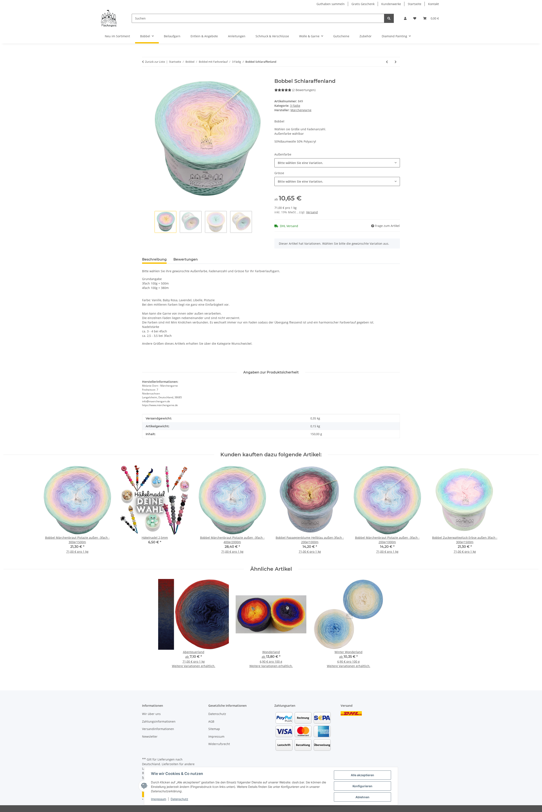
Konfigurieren (362, 786)
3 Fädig (295, 106)
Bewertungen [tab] (185, 259)
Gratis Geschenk (363, 4)
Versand (312, 212)
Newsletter (150, 736)
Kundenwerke (391, 4)
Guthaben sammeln (331, 4)
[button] (405, 18)
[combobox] (337, 162)
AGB (211, 721)
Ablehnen (362, 797)
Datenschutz (179, 799)
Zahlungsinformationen (159, 721)
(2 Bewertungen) (303, 90)
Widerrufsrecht (219, 744)
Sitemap (214, 729)
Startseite (414, 4)
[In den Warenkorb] (145, 76)
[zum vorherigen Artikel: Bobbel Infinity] (387, 61)
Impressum (158, 799)
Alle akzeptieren (362, 775)
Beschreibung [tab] (154, 259)
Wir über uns (151, 714)
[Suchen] (389, 18)
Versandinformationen (158, 729)
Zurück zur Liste (155, 62)
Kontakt (433, 4)
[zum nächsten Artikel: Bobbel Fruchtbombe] (395, 61)
